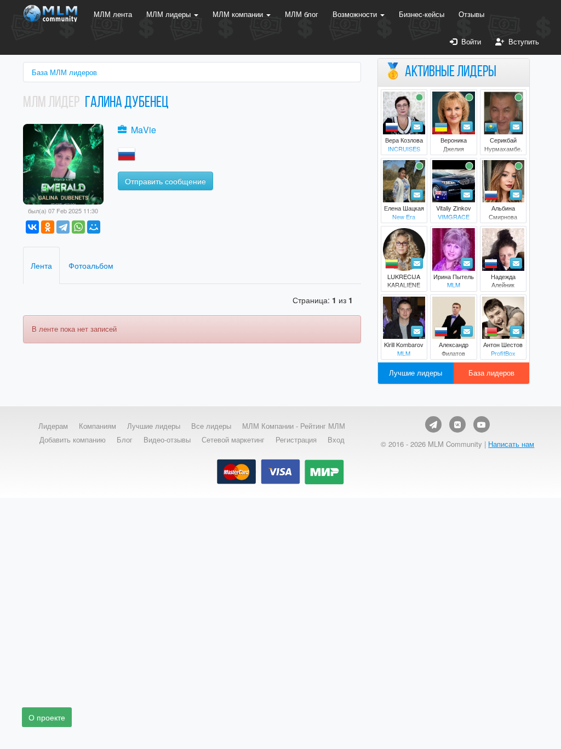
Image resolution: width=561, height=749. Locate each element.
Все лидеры (211, 426)
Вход (336, 440)
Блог (125, 440)
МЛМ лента (113, 14)
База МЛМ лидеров (64, 72)
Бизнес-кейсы (421, 14)
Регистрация (296, 440)
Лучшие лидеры (415, 372)
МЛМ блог (301, 14)
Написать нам (511, 444)
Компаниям (97, 426)
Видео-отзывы (167, 440)
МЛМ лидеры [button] (169, 14)
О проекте (46, 717)
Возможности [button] (356, 14)
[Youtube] (481, 424)
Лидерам (53, 426)
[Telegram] (63, 227)
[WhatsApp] (78, 227)
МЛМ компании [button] (239, 14)
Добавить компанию (72, 440)
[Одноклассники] (47, 227)
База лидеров (491, 372)
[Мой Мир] (93, 227)
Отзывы (471, 14)
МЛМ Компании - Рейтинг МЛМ (293, 426)
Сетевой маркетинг (233, 440)
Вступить (521, 41)
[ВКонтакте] (32, 227)
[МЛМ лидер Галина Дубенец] (63, 163)
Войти (469, 41)
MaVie (143, 129)
